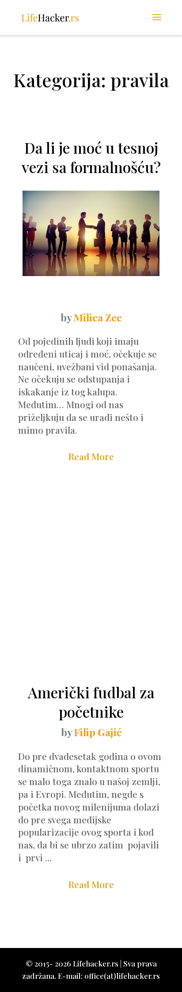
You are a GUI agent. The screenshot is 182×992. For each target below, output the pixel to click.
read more (91, 456)
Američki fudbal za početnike (91, 702)
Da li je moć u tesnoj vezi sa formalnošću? (91, 157)
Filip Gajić (97, 732)
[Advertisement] (91, 583)
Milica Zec (98, 317)
